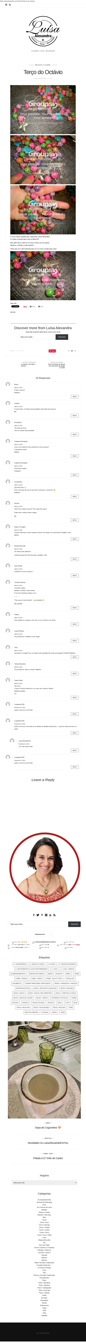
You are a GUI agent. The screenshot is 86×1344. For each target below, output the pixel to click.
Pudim (44, 1295)
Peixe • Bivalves (44, 1285)
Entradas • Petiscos (44, 1250)
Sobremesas (44, 1305)
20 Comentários (20, 350)
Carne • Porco (36, 978)
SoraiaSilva (18, 482)
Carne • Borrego (44, 1225)
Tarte (44, 1310)
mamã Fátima (19, 631)
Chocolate (70, 978)
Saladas (45, 1012)
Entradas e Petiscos (60, 998)
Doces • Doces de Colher (23, 998)
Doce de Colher (44, 1245)
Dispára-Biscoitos (23, 988)
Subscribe (62, 337)
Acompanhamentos (18, 974)
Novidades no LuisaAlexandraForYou (48, 1142)
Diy (44, 1242)
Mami (16, 384)
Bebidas (44, 1210)
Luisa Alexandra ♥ (25, 741)
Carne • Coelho (44, 1230)
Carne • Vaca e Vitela (54, 978)
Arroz (50, 974)
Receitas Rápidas (31, 1012)
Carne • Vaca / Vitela (44, 1235)
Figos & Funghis (19, 527)
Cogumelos (16, 983)
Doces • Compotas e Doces (65, 993)
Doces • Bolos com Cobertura (40, 993)
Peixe (75, 1003)
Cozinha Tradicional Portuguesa (37, 983)
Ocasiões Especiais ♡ (44, 1265)
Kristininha (18, 422)
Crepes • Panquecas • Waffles (66, 983)
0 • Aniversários (20, 964)
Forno (74, 998)
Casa (44, 1237)
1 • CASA (54, 969)
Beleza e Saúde (43, 65)
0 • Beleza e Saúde (37, 964)
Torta (44, 1313)
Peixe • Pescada (59, 1007)
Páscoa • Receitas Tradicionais (44, 1275)
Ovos (68, 1003)
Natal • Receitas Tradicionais (44, 1262)
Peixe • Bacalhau (23, 1007)
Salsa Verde (18, 680)
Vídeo (63, 1012)
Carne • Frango (21, 978)
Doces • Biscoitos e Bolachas (45, 988)
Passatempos (44, 1278)
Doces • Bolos (19, 993)
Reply (75, 396)
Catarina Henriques (21, 441)
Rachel (16, 503)
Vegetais (44, 1315)
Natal (60, 1003)
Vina (15, 647)
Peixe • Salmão (44, 1293)
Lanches (15, 1003)
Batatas (59, 974)
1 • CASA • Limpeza (67, 969)
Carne (76, 974)
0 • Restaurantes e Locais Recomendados (32, 969)
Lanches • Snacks (44, 1252)
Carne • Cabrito (44, 1227)
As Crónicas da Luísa (44, 1207)
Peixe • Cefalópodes (41, 1007)
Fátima (16, 614)
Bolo (44, 1217)
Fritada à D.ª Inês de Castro (48, 1158)
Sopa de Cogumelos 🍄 (48, 1127)
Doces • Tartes (42, 998)
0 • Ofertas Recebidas (67, 964)
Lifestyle (47, 1138)
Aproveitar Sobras (36, 974)
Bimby (68, 974)
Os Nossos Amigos (44, 1268)
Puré (71, 1007)
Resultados (44, 1300)
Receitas (44, 1298)
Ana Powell (18, 566)
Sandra (16, 403)
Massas (51, 1003)
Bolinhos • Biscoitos (44, 1215)
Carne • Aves (48, 1153)
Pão (44, 1273)
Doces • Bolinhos (67, 988)
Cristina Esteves (20, 582)
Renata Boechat (19, 546)
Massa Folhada (38, 1003)
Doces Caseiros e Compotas (44, 1247)
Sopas (54, 1012)
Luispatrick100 (19, 704)
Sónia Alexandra (19, 664)
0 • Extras (11, 350)
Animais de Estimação (44, 1202)
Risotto (44, 1303)
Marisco (25, 1003)
